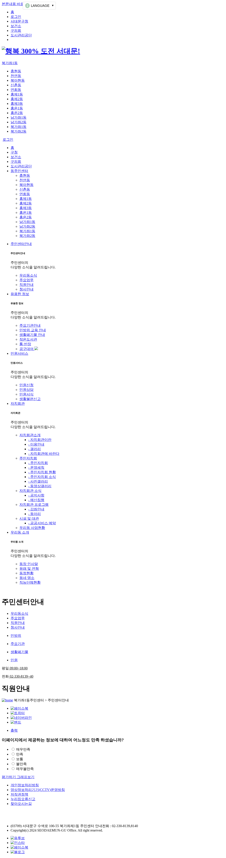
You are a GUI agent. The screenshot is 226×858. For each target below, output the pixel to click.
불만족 (21, 764)
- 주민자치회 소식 (42, 477)
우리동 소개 (20, 532)
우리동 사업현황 (32, 528)
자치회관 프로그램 (34, 504)
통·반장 (25, 344)
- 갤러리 (34, 449)
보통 (19, 759)
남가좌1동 (18, 117)
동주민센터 (19, 171)
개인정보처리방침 (25, 785)
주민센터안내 (21, 244)
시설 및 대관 (29, 518)
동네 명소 (26, 578)
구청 (14, 152)
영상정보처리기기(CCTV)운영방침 (38, 790)
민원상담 (26, 390)
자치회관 (18, 403)
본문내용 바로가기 (16, 4)
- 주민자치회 (38, 463)
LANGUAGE (40, 5)
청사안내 (26, 289)
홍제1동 (17, 94)
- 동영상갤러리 (39, 486)
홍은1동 (17, 108)
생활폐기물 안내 (32, 335)
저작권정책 (19, 794)
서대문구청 (19, 21)
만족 (19, 754)
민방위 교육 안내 (32, 330)
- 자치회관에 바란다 (43, 453)
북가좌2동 (18, 131)
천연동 (16, 76)
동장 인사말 (28, 564)
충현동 (16, 71)
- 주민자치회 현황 (42, 472)
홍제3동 (17, 103)
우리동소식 (28, 275)
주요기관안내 (30, 325)
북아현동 (18, 80)
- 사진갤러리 (38, 481)
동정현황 (26, 573)
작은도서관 (28, 339)
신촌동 (16, 85)
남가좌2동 (18, 122)
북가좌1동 (10, 63)
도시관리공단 (21, 35)
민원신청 (26, 385)
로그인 (16, 17)
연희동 (16, 90)
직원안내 (26, 285)
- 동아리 (34, 514)
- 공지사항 (36, 495)
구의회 (16, 30)
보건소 (16, 26)
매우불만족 (25, 769)
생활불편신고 (30, 399)
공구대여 (26, 349)
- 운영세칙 (36, 467)
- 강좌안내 (36, 509)
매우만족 (23, 749)
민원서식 (26, 394)
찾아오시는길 (21, 804)
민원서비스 (19, 353)
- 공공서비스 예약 (42, 523)
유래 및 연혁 (29, 568)
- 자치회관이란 (39, 440)
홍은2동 (17, 113)
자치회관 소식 (30, 491)
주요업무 (26, 280)
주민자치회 (28, 458)
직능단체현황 (30, 582)
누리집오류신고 (23, 799)
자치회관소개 (30, 435)
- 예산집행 (36, 500)
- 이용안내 (36, 444)
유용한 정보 (20, 294)
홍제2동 (17, 99)
